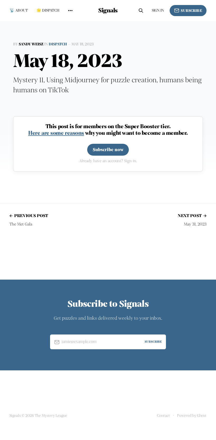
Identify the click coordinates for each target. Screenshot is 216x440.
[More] (70, 11)
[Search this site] (141, 11)
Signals (108, 10)
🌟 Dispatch (48, 10)
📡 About (18, 10)
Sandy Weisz (31, 44)
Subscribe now (108, 150)
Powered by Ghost (192, 415)
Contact (163, 415)
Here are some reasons (56, 133)
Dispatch (58, 44)
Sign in (158, 10)
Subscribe (191, 10)
